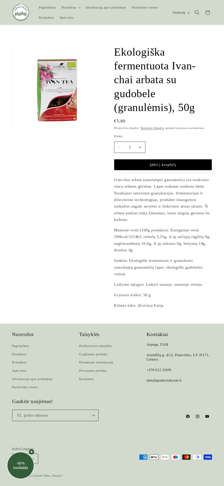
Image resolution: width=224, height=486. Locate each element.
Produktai (19, 354)
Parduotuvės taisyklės (95, 346)
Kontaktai (19, 362)
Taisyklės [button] (89, 334)
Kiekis (118, 136)
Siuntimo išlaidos (152, 128)
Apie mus (19, 370)
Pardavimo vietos (25, 387)
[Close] (31, 451)
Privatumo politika (93, 370)
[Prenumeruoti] (93, 415)
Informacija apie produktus (32, 379)
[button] (71, 7)
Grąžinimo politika (93, 354)
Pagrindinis (20, 346)
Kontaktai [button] (157, 334)
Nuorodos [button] (23, 334)
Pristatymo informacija (96, 362)
